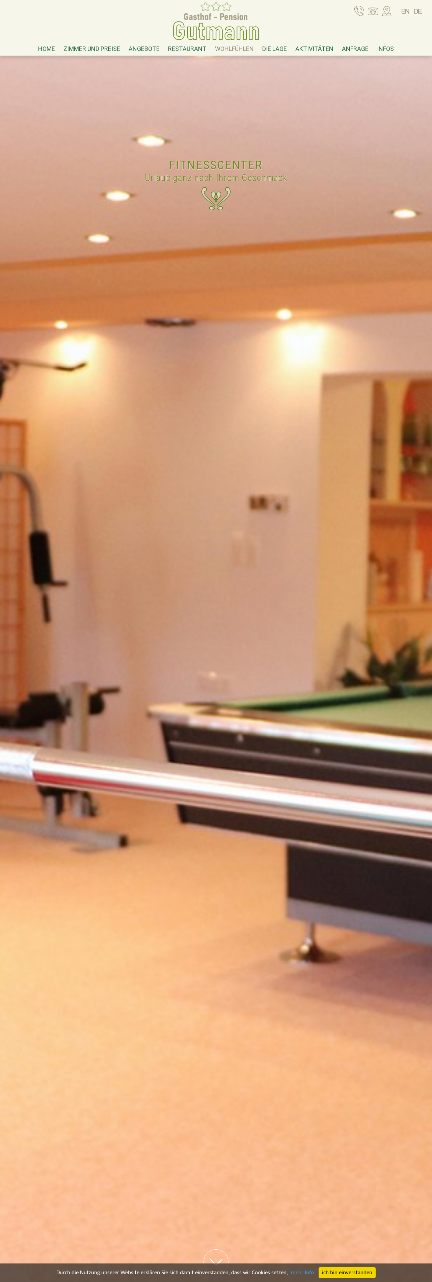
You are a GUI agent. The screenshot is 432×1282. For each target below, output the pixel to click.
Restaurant (187, 48)
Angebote (144, 48)
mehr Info (302, 1273)
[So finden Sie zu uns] (387, 12)
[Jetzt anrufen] (359, 12)
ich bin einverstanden (347, 1273)
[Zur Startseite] (216, 23)
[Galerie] (373, 12)
